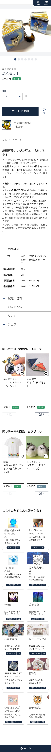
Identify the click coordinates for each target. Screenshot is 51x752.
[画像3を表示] (22, 59)
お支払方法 (15, 307)
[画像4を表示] (25, 59)
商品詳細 (13, 249)
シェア (12, 325)
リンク (12, 316)
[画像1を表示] (15, 59)
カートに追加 (20, 111)
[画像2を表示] (19, 59)
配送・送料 (15, 299)
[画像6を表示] (32, 59)
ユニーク (17, 140)
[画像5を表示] (29, 59)
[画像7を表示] (36, 59)
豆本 (4, 140)
